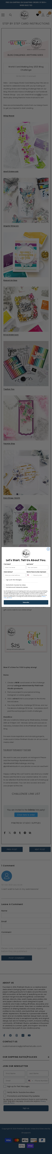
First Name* (7, 564)
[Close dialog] (48, 549)
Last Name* (30, 564)
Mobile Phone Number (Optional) (36, 572)
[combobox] (29, 575)
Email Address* (8, 572)
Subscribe (26, 602)
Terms (10, 598)
